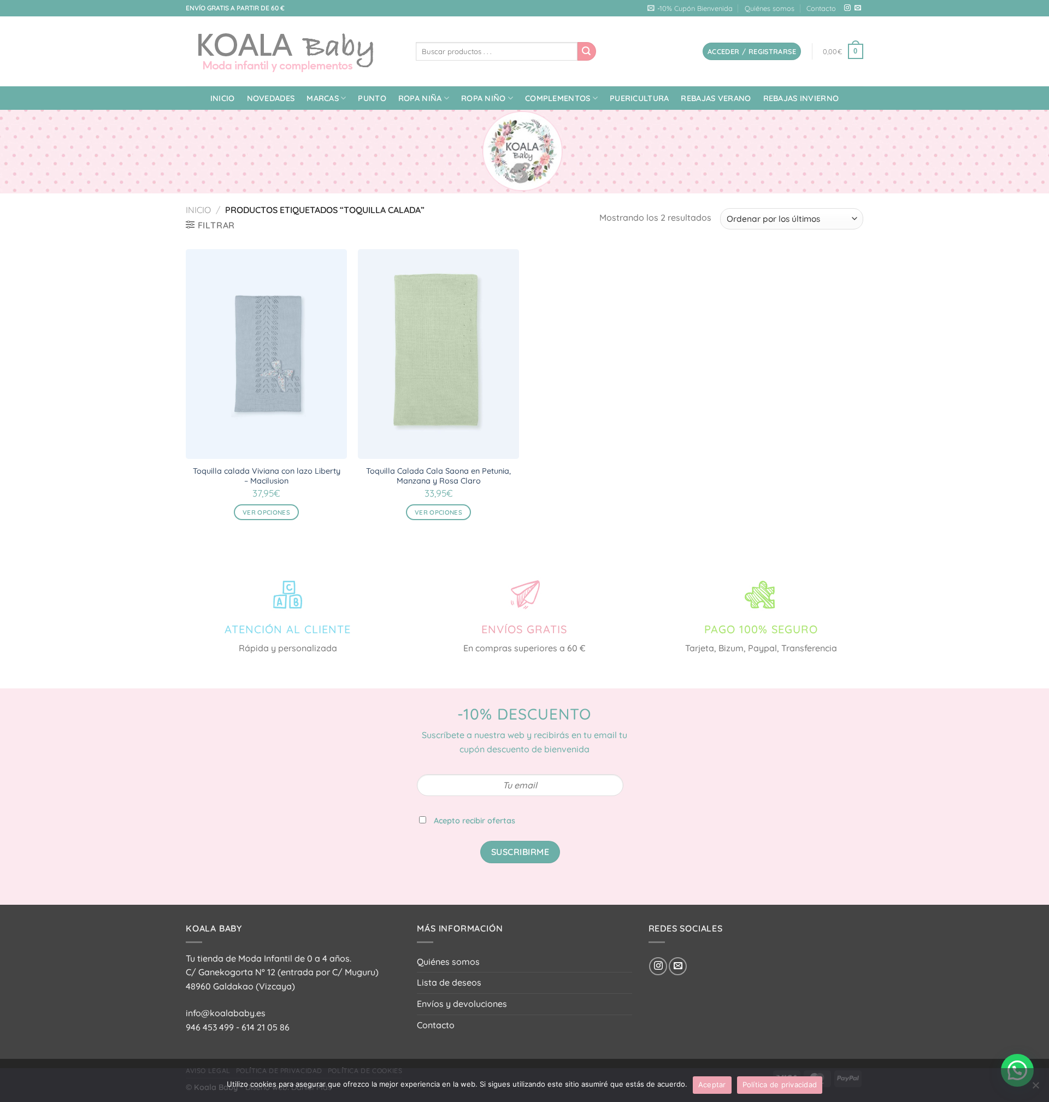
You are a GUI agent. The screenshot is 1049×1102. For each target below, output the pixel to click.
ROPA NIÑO (483, 98)
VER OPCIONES (266, 512)
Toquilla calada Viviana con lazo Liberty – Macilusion (266, 476)
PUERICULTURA (639, 98)
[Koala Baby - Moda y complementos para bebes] (292, 51)
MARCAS (323, 98)
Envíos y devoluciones (462, 1003)
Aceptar (712, 1084)
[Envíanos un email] (857, 8)
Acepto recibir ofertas (474, 821)
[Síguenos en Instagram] (847, 8)
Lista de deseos (449, 982)
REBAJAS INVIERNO (801, 98)
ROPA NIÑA (420, 98)
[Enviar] (586, 51)
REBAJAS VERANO (716, 98)
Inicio (222, 98)
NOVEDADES (271, 98)
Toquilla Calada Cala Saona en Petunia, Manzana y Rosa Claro (438, 476)
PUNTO (372, 98)
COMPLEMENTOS (557, 98)
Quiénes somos (769, 8)
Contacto (821, 8)
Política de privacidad (779, 1084)
